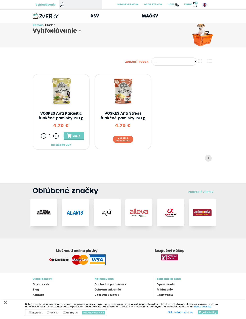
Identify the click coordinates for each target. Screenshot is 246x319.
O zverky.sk (41, 284)
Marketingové (71, 313)
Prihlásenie (164, 290)
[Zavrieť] (5, 302)
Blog (36, 290)
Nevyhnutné (37, 313)
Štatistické (54, 313)
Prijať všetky (207, 312)
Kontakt (38, 295)
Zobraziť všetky (200, 192)
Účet (171, 4)
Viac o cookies (202, 306)
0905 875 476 (153, 4)
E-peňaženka (165, 284)
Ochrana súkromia (108, 290)
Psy (94, 16)
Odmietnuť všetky (180, 312)
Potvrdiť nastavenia (93, 312)
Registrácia (164, 295)
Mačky (150, 16)
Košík (188, 4)
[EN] (205, 5)
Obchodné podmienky (110, 284)
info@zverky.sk (127, 4)
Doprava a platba (107, 295)
